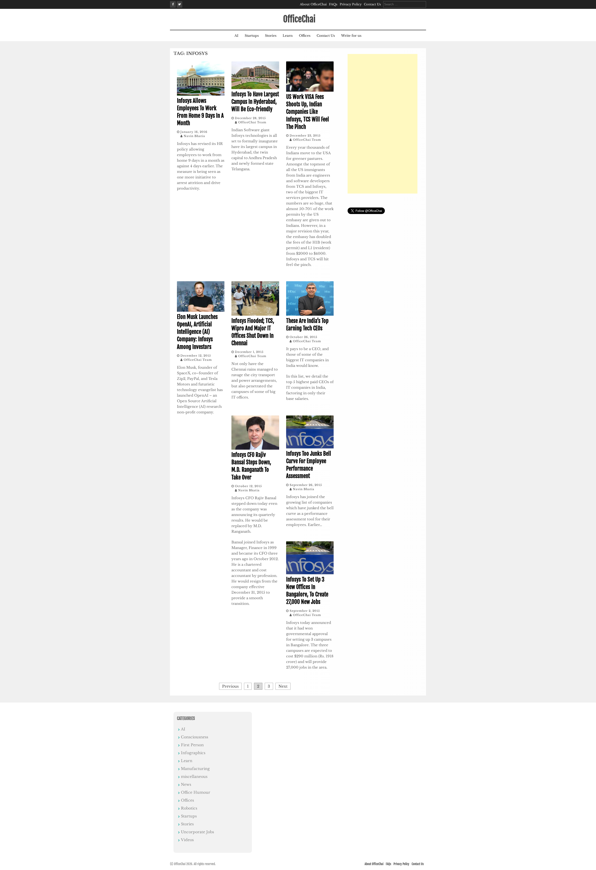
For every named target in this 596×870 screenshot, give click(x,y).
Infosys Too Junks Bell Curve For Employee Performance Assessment (308, 465)
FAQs (333, 4)
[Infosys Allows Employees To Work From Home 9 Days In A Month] (200, 94)
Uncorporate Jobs (197, 832)
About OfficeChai (313, 4)
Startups (252, 35)
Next (283, 686)
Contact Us (372, 4)
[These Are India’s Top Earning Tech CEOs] (310, 314)
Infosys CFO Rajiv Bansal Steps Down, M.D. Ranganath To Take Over (251, 466)
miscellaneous (194, 776)
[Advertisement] (382, 124)
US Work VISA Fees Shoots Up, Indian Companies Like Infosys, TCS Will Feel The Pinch (307, 112)
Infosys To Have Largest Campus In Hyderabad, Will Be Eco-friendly (255, 102)
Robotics (189, 808)
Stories (270, 35)
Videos (187, 839)
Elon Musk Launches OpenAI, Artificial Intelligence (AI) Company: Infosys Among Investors (197, 332)
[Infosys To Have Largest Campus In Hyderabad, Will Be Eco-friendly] (255, 87)
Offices (304, 35)
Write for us (351, 35)
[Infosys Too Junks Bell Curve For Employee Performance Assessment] (310, 447)
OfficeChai (299, 19)
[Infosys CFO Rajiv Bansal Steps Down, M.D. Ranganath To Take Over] (255, 448)
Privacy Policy (351, 4)
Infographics (193, 752)
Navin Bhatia (194, 136)
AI (236, 35)
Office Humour (195, 792)
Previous (230, 686)
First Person (192, 745)
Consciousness (194, 737)
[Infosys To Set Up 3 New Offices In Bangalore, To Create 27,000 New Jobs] (310, 573)
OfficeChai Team (252, 122)
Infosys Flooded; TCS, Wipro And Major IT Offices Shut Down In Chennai (252, 332)
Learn (288, 35)
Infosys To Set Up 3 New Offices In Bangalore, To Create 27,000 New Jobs (307, 591)
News (186, 784)
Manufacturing (195, 768)
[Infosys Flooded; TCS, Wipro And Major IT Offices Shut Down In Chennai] (255, 314)
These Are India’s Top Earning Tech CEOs (307, 325)
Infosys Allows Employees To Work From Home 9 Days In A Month (200, 112)
